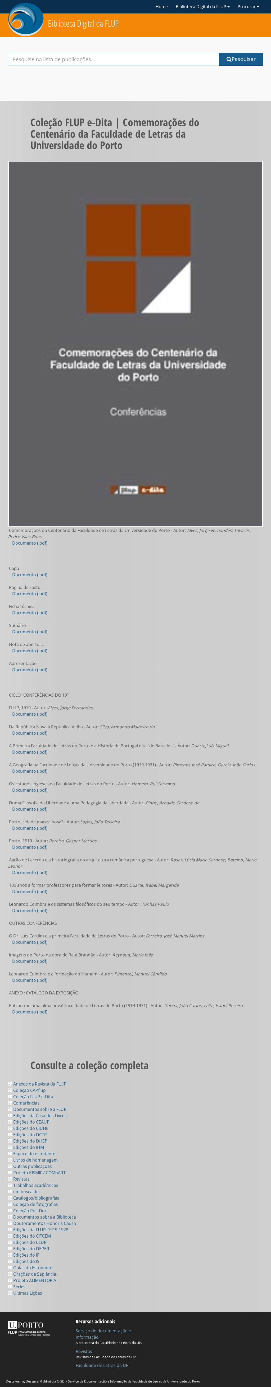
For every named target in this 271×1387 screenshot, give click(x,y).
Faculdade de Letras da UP (102, 1365)
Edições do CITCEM (31, 1236)
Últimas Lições (27, 1293)
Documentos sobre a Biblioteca (44, 1217)
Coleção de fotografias (35, 1204)
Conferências (25, 1103)
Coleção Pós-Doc (29, 1211)
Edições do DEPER (30, 1249)
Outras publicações (32, 1166)
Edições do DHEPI (30, 1141)
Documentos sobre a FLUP (39, 1109)
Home (162, 7)
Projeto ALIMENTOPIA (34, 1280)
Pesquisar (244, 59)
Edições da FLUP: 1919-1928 (40, 1230)
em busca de (25, 1192)
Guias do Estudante (32, 1268)
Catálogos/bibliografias (35, 1198)
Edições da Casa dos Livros (39, 1116)
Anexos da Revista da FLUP (39, 1084)
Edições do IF (25, 1255)
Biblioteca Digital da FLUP (83, 23)
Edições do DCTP (29, 1135)
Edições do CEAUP (30, 1122)
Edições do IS (25, 1261)
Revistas (21, 1179)
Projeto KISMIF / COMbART (39, 1173)
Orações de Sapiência (34, 1274)
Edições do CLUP (29, 1242)
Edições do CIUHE (30, 1128)
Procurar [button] (247, 7)
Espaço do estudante (33, 1154)
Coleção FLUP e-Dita (32, 1097)
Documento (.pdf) (29, 543)
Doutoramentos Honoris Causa (44, 1223)
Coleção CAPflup (29, 1090)
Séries (18, 1287)
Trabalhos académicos (35, 1185)
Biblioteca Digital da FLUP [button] (201, 7)
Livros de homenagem (35, 1160)
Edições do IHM (28, 1147)
